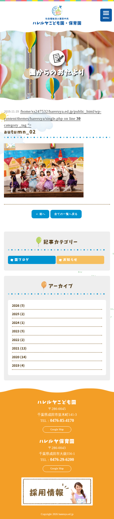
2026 (15, 305)
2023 (15, 331)
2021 (15, 348)
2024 (15, 322)
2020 (15, 357)
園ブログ (22, 259)
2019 (15, 365)
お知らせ (70, 259)
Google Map (57, 429)
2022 (15, 340)
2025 (15, 314)
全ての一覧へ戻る (66, 214)
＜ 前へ (40, 214)
